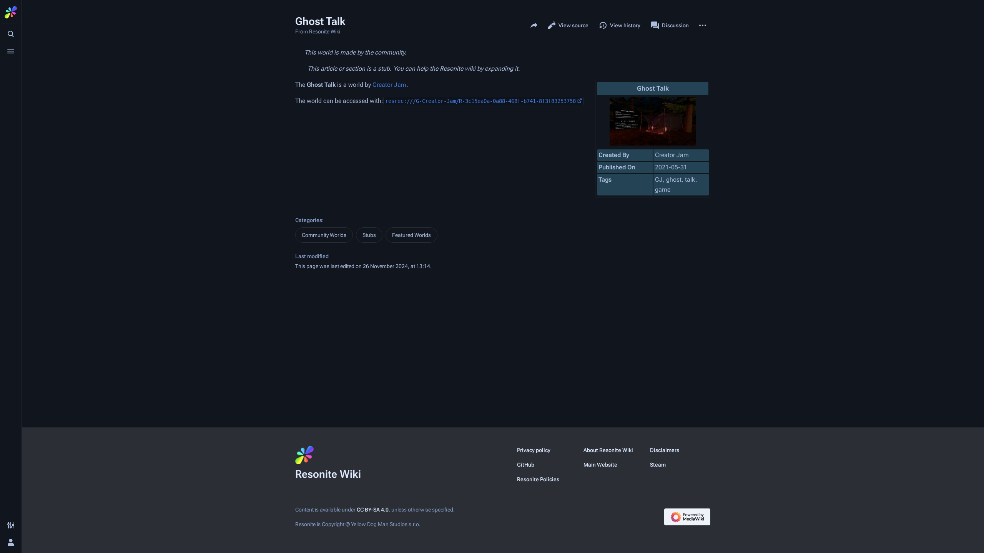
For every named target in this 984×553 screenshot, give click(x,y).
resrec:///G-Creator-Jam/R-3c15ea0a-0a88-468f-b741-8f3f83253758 (480, 101)
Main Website (600, 465)
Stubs (369, 235)
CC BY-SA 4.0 (373, 510)
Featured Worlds (411, 235)
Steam (658, 465)
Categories (308, 220)
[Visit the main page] (10, 12)
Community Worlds (324, 235)
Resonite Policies (538, 479)
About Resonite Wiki (608, 450)
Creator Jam (389, 84)
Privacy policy (533, 450)
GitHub (525, 465)
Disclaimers (664, 450)
